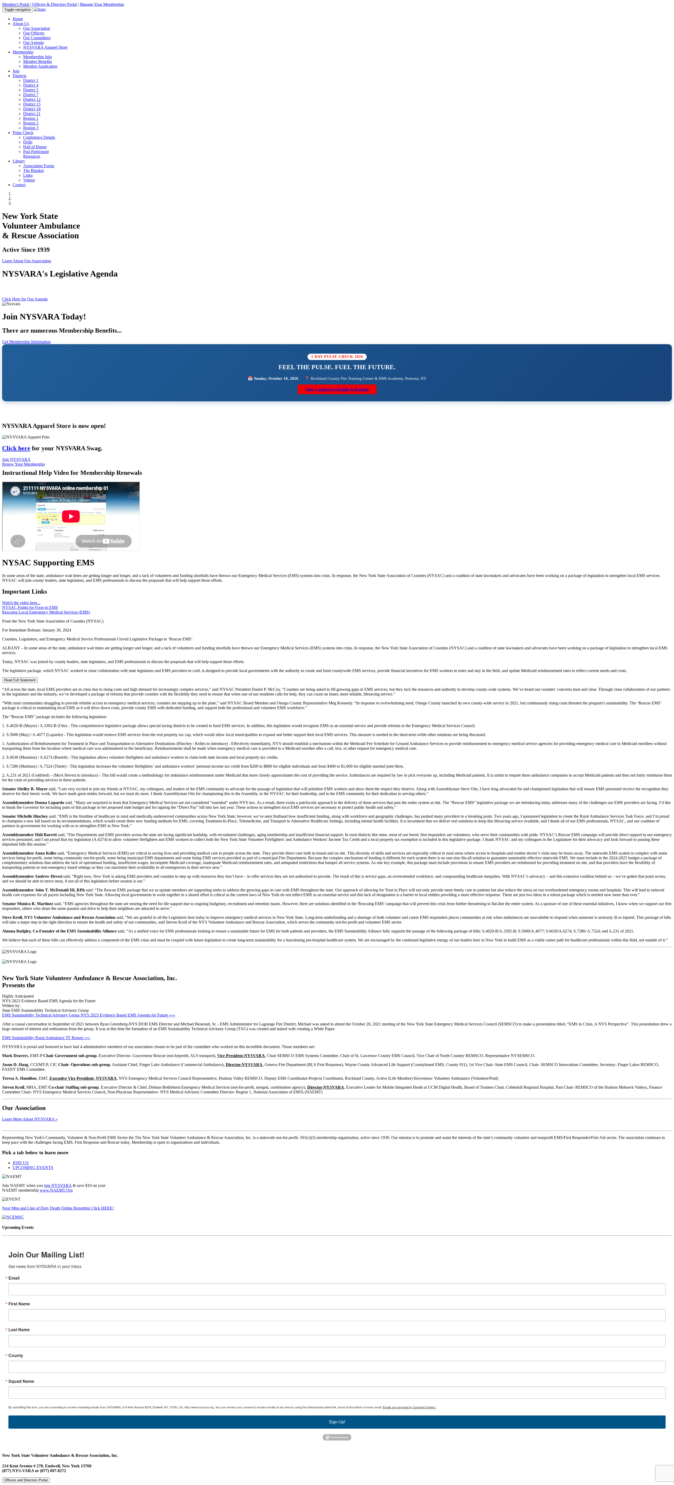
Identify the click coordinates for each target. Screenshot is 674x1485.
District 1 (30, 80)
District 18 (32, 109)
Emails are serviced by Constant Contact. (409, 1407)
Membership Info (37, 57)
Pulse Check (23, 132)
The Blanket (33, 170)
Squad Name (21, 1381)
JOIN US (20, 1163)
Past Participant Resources (36, 154)
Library (19, 161)
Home (18, 19)
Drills (27, 142)
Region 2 (30, 123)
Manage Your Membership (102, 4)
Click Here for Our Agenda (25, 299)
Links (28, 175)
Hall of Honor (35, 147)
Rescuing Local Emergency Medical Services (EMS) (46, 612)
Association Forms (38, 166)
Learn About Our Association (26, 261)
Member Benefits (37, 61)
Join (16, 71)
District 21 (32, 113)
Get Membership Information (26, 341)
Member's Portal (15, 4)
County (15, 1355)
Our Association (36, 28)
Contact (19, 184)
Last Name (19, 1330)
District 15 (32, 104)
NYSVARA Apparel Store (45, 47)
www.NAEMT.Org (56, 1190)
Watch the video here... (21, 602)
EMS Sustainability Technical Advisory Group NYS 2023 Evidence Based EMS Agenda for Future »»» (88, 1015)
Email (13, 1278)
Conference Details (39, 137)
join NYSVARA (58, 1185)
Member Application (40, 66)
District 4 (30, 85)
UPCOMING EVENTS (33, 1167)
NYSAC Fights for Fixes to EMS (30, 607)
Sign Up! (337, 1422)
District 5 (30, 90)
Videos (29, 180)
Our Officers (33, 33)
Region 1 (30, 118)
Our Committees (37, 38)
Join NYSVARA (16, 459)
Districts (19, 75)
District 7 (30, 94)
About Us (21, 23)
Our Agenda (33, 42)
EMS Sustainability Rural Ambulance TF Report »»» (46, 1037)
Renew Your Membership (23, 464)
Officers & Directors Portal (54, 4)
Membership (23, 52)
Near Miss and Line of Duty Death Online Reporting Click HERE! (58, 1208)
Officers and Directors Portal (26, 1480)
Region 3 (30, 128)
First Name (19, 1304)
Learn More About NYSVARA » (30, 1119)
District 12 (32, 99)
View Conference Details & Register (337, 389)
